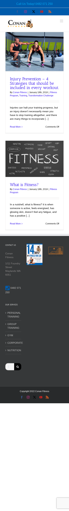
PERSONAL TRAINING (13, 314)
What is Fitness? (24, 184)
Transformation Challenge (40, 95)
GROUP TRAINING (13, 326)
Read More (15, 127)
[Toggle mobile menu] (62, 21)
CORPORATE (13, 342)
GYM (10, 335)
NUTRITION (13, 350)
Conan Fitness (20, 92)
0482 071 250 (44, 3)
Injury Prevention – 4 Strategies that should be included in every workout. (34, 83)
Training (23, 95)
